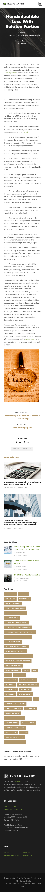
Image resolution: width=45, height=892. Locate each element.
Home (6, 852)
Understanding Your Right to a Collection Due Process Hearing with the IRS (22, 483)
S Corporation (28, 723)
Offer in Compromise (13, 708)
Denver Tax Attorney (24, 41)
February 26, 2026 (23, 578)
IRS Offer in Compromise (28, 684)
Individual (17, 884)
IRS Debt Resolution (28, 680)
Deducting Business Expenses (16, 646)
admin (22, 33)
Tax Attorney (10, 732)
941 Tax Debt (10, 594)
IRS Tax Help (25, 689)
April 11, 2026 (21, 567)
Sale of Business (11, 723)
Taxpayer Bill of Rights (14, 737)
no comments (24, 44)
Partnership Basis (12, 713)
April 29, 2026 (21, 553)
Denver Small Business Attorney (17, 661)
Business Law (24, 599)
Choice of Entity (11, 618)
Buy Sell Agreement (12, 603)
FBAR (35, 670)
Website (34, 878)
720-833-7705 (10, 806)
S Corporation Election (14, 727)
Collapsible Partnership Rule (16, 622)
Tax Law (24, 732)
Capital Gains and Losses (15, 608)
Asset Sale (23, 594)
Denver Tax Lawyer (12, 670)
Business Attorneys (11, 856)
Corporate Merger (12, 641)
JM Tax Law (25, 878)
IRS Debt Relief (10, 680)
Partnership (30, 708)
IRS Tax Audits (10, 689)
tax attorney (30, 339)
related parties (10, 73)
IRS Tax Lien (9, 694)
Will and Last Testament (14, 742)
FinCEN (7, 675)
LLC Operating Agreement (15, 703)
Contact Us (27, 856)
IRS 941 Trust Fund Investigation (27, 575)
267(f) (25, 132)
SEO (15, 881)
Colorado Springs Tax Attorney (18, 637)
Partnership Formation (14, 718)
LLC (36, 699)
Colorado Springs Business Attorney (19, 632)
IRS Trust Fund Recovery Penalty (17, 699)
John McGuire (22, 488)
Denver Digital (25, 881)
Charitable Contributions (15, 613)
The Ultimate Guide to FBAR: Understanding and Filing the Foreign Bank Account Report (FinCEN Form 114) (21, 522)
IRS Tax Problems (25, 694)
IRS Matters (9, 684)
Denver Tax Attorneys (18, 35)
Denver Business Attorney (15, 651)
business (17, 781)
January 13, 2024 (9, 488)
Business (26, 884)
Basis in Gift (10, 599)
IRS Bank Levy (20, 675)
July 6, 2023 (7, 528)
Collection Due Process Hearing (17, 627)
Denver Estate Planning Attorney (18, 656)
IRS (33, 884)
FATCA (26, 670)
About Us (26, 852)
